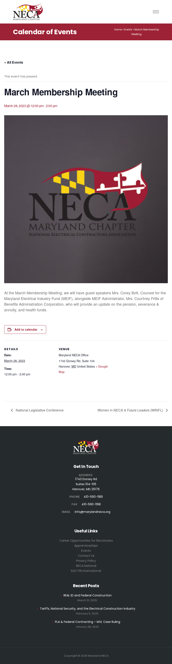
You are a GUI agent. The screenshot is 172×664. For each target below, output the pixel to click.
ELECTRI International (86, 571)
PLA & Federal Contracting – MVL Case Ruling (87, 622)
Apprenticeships (86, 546)
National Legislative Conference (39, 410)
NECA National (86, 566)
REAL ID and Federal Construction (88, 595)
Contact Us (86, 556)
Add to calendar (25, 329)
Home (118, 29)
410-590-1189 (93, 497)
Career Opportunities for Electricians (86, 540)
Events (128, 29)
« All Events (13, 62)
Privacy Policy (86, 561)
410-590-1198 (91, 504)
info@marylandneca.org (92, 512)
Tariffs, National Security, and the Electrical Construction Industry (87, 608)
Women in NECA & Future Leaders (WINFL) (131, 410)
